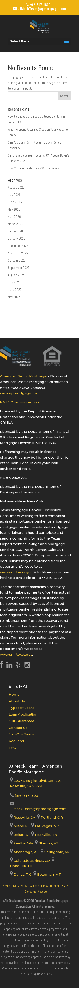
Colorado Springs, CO (31, 860)
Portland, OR (51, 817)
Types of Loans (21, 708)
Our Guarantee (21, 721)
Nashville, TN (45, 835)
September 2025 (18, 268)
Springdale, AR (56, 852)
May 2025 (14, 297)
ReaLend (16, 741)
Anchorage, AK (26, 852)
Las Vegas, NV (46, 826)
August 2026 (16, 187)
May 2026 (14, 209)
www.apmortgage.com (20, 393)
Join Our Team (21, 734)
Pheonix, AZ (48, 843)
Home (14, 694)
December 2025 (18, 246)
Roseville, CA (24, 817)
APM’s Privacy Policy (15, 886)
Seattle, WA (23, 843)
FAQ (12, 747)
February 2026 (17, 231)
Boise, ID (21, 835)
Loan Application (23, 714)
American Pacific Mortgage (23, 376)
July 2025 (14, 282)
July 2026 (14, 195)
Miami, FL (21, 826)
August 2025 (16, 275)
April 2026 (14, 216)
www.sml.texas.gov (16, 572)
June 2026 (15, 202)
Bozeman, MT (48, 874)
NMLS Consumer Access (19, 402)
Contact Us (18, 728)
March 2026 (15, 224)
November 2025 (18, 253)
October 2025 (16, 260)
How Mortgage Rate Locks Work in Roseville (35, 168)
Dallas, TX (22, 874)
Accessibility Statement (44, 886)
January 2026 (16, 238)
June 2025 (15, 289)
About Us (17, 701)
